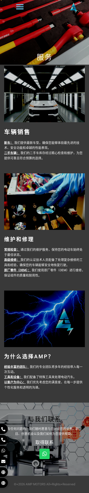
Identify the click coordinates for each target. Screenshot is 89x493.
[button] (20, 6)
